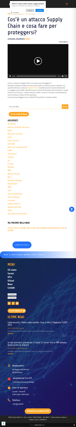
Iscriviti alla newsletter (38, 411)
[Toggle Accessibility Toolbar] (72, 209)
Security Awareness (15, 194)
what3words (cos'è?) (22, 378)
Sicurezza (11, 200)
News (10, 284)
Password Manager (15, 180)
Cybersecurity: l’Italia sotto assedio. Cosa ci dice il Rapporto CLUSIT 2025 (38, 323)
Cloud (10, 137)
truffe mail (60, 228)
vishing (10, 230)
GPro (10, 277)
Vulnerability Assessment (17, 214)
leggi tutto (10, 333)
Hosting (11, 157)
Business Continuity (15, 134)
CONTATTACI (22, 245)
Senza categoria (14, 197)
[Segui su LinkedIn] (9, 303)
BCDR (9, 130)
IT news (11, 164)
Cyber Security (13, 140)
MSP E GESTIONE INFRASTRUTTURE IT (25, 255)
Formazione (12, 154)
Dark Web (11, 144)
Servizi (11, 273)
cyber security (31, 228)
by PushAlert (16, 12)
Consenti (39, 10)
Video (28, 39)
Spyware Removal (14, 207)
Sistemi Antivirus (14, 204)
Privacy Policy (12, 294)
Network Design (14, 174)
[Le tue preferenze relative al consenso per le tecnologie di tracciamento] (3, 423)
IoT (9, 160)
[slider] (36, 76)
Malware (11, 167)
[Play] (10, 76)
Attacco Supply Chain (16, 228)
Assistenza (12, 124)
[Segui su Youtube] (17, 303)
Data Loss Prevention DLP (17, 147)
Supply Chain (33, 88)
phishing (42, 228)
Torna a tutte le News (19, 114)
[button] (38, 61)
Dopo (30, 10)
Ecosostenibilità (15, 311)
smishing (50, 228)
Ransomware (12, 184)
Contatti (11, 287)
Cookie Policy (12, 297)
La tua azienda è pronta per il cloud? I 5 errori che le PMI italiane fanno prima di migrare (37, 343)
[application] (38, 61)
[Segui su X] (13, 303)
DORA (10, 150)
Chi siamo (12, 270)
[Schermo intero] (66, 76)
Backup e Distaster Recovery (18, 127)
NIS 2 (10, 177)
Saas (9, 190)
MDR (9, 170)
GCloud (11, 280)
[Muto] (63, 76)
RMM (9, 187)
